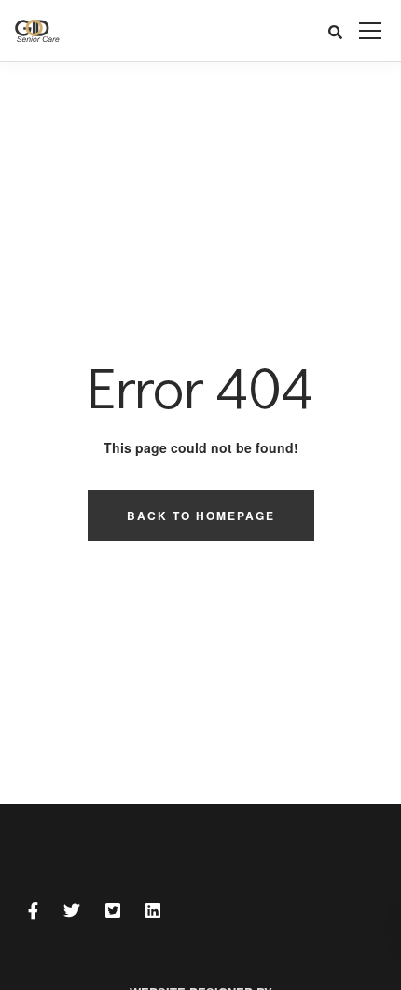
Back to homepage (201, 515)
